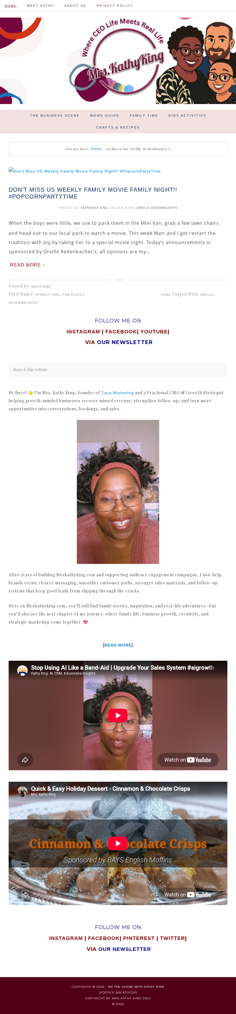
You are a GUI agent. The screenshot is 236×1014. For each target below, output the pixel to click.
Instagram (83, 332)
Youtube (154, 332)
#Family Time (47, 295)
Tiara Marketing (117, 392)
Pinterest (140, 938)
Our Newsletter (124, 949)
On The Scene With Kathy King (136, 986)
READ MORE (118, 645)
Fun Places (73, 295)
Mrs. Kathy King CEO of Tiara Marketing (118, 61)
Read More (25, 265)
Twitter (172, 938)
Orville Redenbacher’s (156, 207)
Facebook (121, 332)
